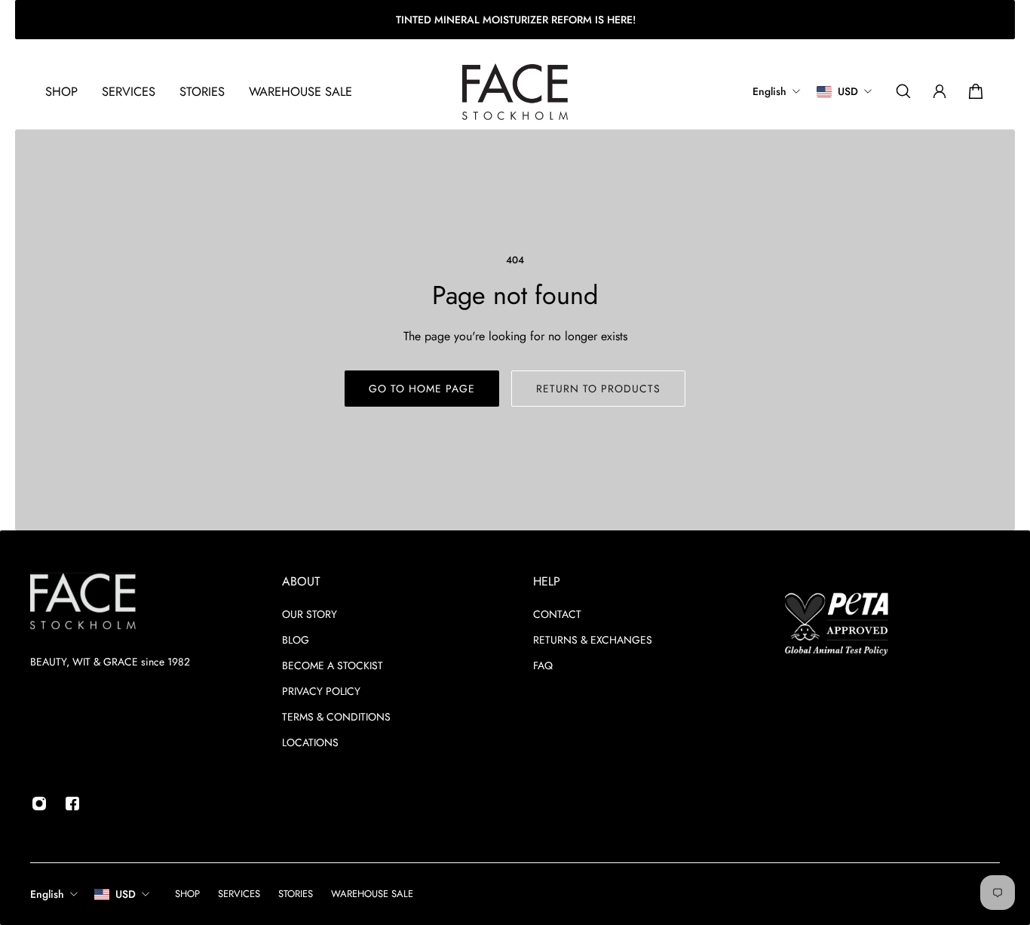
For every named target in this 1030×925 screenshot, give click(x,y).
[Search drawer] (903, 91)
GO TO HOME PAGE (422, 388)
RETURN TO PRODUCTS (598, 388)
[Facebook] (72, 803)
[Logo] (515, 91)
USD (125, 894)
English (47, 894)
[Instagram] (39, 803)
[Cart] (976, 91)
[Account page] (939, 91)
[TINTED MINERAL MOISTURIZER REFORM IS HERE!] (515, 19)
